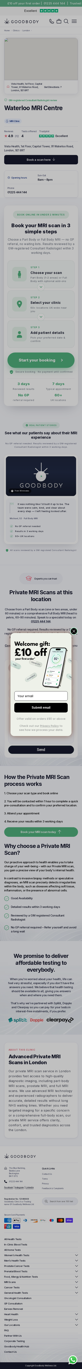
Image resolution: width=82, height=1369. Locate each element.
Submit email (41, 707)
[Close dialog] (74, 631)
